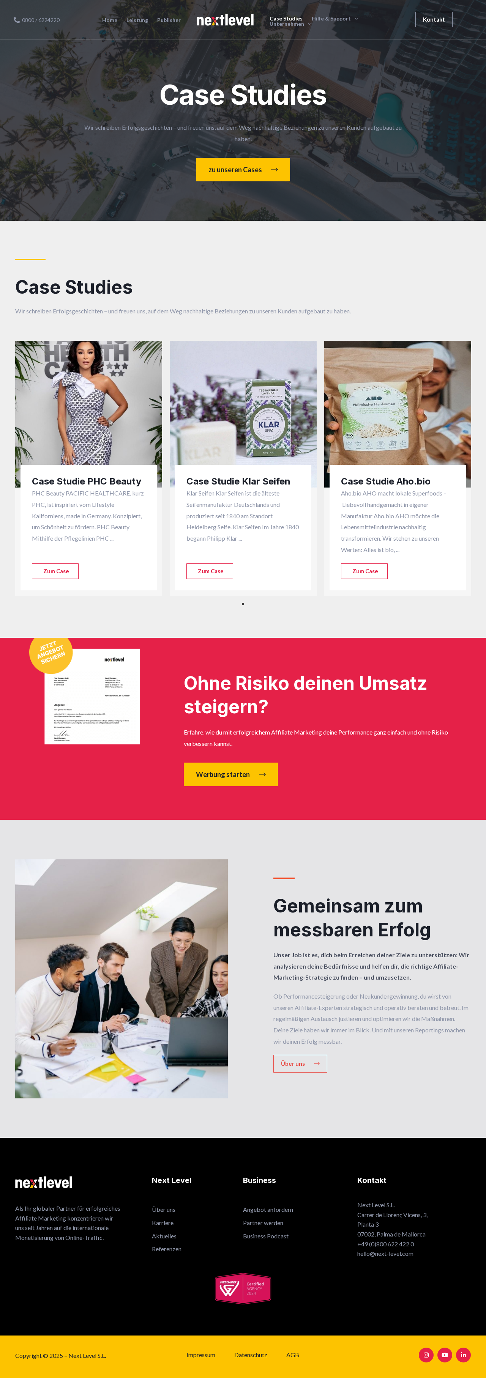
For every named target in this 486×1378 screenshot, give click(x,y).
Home (109, 20)
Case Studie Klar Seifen (238, 481)
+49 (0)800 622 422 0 (385, 1243)
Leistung (137, 20)
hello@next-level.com (385, 1253)
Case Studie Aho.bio (386, 481)
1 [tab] (243, 604)
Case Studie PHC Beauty (86, 481)
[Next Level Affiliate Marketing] (225, 18)
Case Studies (286, 18)
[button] (434, 19)
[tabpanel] (88, 468)
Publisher (169, 20)
